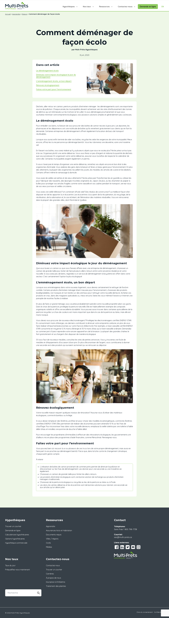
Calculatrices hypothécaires (17, 535)
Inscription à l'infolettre (55, 582)
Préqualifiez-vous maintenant (17, 570)
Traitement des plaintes (56, 586)
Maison (24, 14)
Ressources (104, 6)
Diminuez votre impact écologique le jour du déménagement (56, 76)
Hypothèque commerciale (16, 543)
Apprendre (16, 14)
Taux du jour (10, 565)
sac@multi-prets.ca (123, 537)
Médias (49, 547)
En (163, 6)
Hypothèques (69, 6)
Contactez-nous (125, 6)
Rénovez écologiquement (47, 85)
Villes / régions (52, 539)
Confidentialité (159, 612)
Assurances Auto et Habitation (59, 530)
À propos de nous (53, 578)
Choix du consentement (145, 612)
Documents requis (53, 535)
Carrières (50, 574)
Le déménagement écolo (47, 70)
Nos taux (87, 6)
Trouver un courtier (13, 526)
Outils (48, 543)
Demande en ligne (148, 6)
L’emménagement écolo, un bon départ (54, 81)
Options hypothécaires (15, 539)
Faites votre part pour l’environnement (53, 89)
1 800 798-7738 (130, 529)
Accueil (8, 14)
